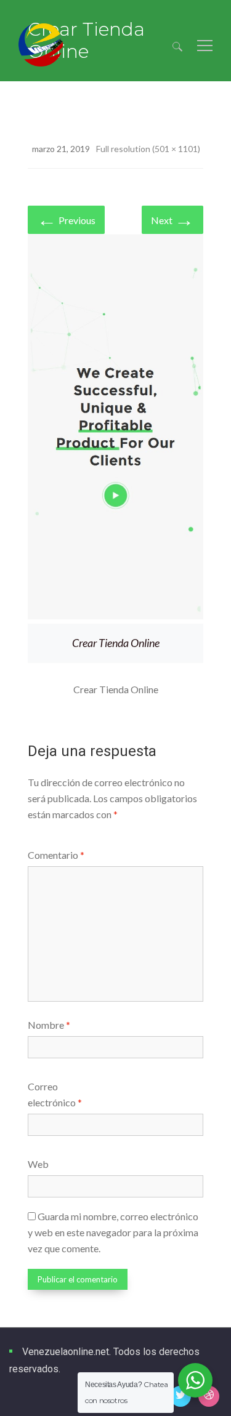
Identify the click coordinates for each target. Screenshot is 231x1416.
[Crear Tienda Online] (115, 429)
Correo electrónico (55, 1094)
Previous (66, 219)
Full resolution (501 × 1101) (148, 148)
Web (38, 1164)
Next (172, 219)
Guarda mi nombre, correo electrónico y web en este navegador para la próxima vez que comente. (113, 1232)
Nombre (49, 1025)
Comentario (56, 855)
